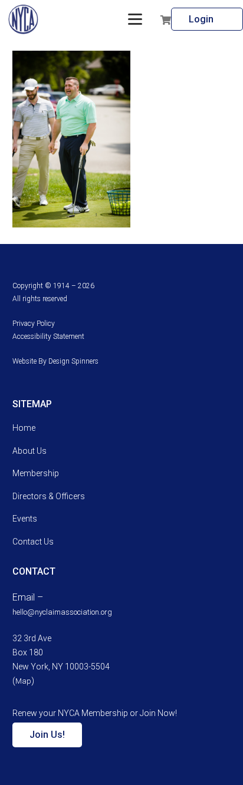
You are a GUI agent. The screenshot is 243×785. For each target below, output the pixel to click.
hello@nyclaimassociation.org (62, 612)
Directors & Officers (48, 496)
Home (23, 428)
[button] (135, 19)
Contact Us (33, 541)
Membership (35, 473)
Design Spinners (73, 361)
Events (24, 518)
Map (23, 681)
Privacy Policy (33, 323)
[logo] (23, 19)
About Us (29, 451)
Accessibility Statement (48, 336)
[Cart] (166, 19)
